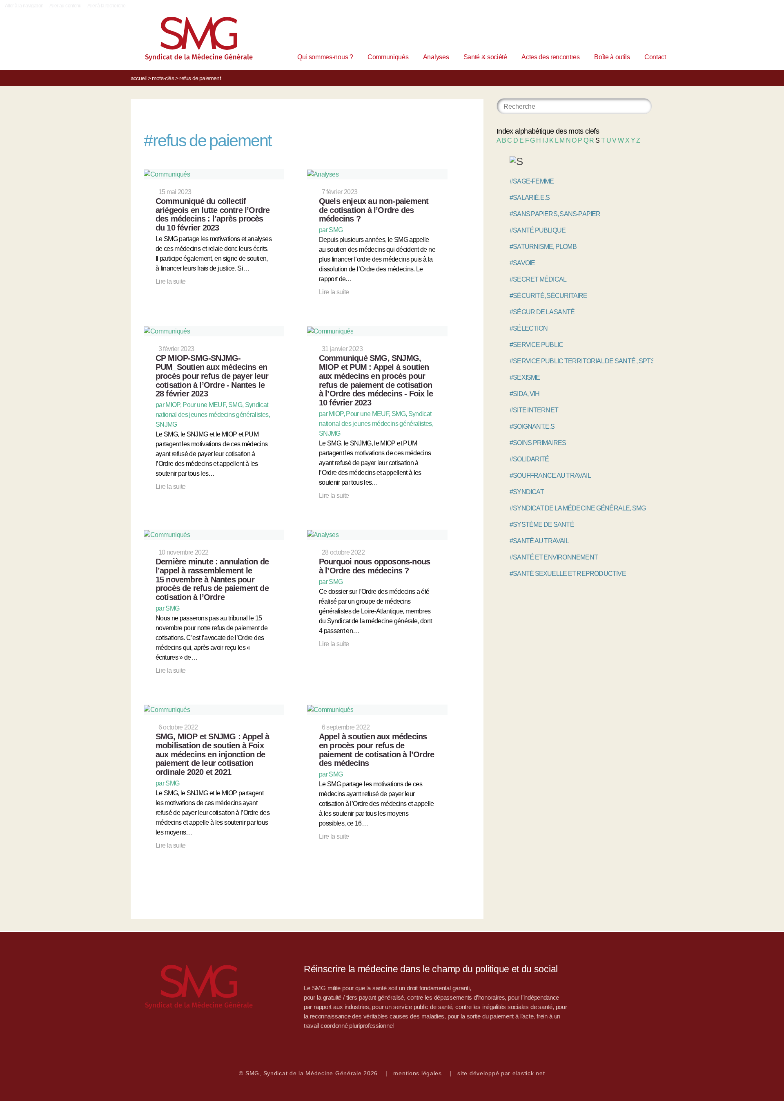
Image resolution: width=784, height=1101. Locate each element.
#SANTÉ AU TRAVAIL (539, 540)
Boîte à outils (612, 57)
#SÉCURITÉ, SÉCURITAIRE (549, 295)
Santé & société (485, 57)
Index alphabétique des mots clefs (548, 131)
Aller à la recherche (106, 6)
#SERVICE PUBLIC (536, 344)
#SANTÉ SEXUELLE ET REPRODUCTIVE (568, 573)
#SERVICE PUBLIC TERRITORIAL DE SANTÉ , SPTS (582, 361)
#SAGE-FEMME (532, 181)
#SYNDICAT (527, 491)
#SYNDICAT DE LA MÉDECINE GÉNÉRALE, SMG (578, 508)
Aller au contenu (65, 6)
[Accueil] (186, 40)
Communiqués (388, 57)
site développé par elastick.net (501, 1073)
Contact (655, 57)
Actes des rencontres (550, 57)
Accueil (138, 78)
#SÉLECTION (529, 328)
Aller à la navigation (24, 6)
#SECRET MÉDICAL (538, 279)
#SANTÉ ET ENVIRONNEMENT (554, 557)
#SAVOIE (522, 263)
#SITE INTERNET (534, 410)
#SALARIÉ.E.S (530, 197)
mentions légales (417, 1073)
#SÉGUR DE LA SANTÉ (542, 312)
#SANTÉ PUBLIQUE (538, 230)
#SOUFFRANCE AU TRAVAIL (550, 475)
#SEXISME (525, 377)
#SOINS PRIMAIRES (538, 442)
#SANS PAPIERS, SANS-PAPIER (555, 213)
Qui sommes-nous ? (325, 57)
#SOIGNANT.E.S (532, 426)
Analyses (436, 57)
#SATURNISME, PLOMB (543, 246)
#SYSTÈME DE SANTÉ (542, 524)
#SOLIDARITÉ (529, 459)
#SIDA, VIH (524, 393)
